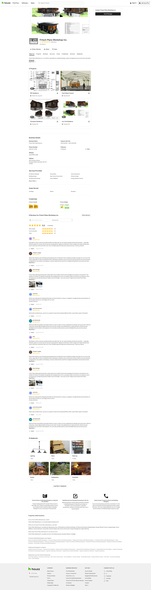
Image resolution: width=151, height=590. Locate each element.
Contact (87, 583)
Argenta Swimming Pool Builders (71, 551)
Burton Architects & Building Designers (38, 540)
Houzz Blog (109, 571)
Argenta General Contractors (35, 549)
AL (30, 238)
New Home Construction (57, 556)
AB (30, 309)
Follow (88, 149)
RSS (107, 581)
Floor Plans (106, 556)
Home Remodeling (33, 556)
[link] (32, 262)
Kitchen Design (76, 556)
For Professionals (70, 571)
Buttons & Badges (70, 585)
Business (45, 54)
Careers (49, 573)
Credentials (65, 54)
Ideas (32, 3)
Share (47, 49)
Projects (38, 54)
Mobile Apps (50, 583)
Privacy (49, 575)
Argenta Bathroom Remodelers (104, 549)
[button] (60, 205)
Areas (58, 54)
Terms (48, 578)
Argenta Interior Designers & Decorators (66, 549)
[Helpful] (29, 249)
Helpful (32, 248)
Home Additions (68, 556)
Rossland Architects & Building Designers (96, 541)
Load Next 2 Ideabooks (59, 486)
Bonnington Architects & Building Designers (45, 543)
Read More (31, 61)
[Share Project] (57, 93)
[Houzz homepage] (6, 2)
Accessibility (88, 578)
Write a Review (86, 215)
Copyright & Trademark (53, 585)
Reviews (72, 54)
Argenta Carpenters (100, 551)
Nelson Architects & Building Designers (75, 541)
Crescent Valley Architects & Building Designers (60, 540)
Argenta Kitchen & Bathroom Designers (86, 549)
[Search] (39, 3)
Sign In (86, 585)
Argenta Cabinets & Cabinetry (87, 551)
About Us (31, 54)
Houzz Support (88, 580)
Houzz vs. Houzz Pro (71, 573)
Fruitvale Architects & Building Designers (105, 540)
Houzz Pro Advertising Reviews (73, 578)
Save (55, 49)
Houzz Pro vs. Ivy (70, 575)
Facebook (108, 576)
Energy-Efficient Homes (97, 556)
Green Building (35, 558)
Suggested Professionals (91, 575)
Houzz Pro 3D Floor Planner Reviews (75, 580)
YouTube (108, 578)
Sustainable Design (85, 556)
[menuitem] (16, 3)
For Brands (68, 583)
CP (30, 294)
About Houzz (50, 571)
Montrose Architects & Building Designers (55, 541)
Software (25, 3)
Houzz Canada (88, 571)
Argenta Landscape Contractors (54, 551)
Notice (53, 575)
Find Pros (16, 3)
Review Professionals (90, 573)
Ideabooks (79, 54)
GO (31, 321)
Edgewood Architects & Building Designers (83, 540)
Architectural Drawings (44, 556)
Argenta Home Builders (49, 549)
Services (52, 54)
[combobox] (61, 3)
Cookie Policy (50, 580)
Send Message (108, 14)
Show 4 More (32, 181)
